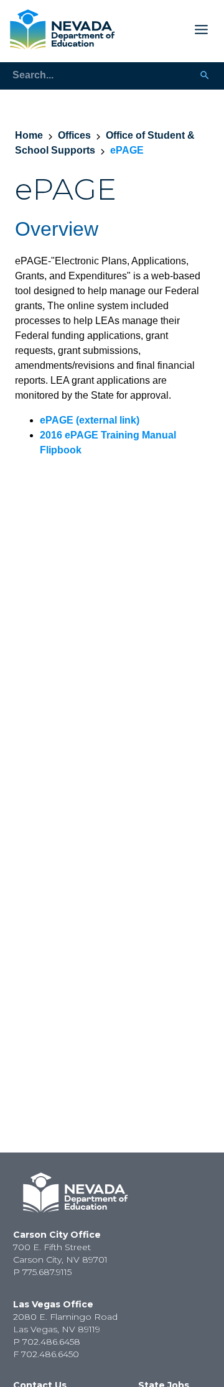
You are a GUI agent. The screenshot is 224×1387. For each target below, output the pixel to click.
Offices (74, 135)
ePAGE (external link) (89, 420)
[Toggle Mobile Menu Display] (166, 29)
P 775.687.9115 (42, 1272)
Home (29, 135)
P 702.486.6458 (46, 1341)
